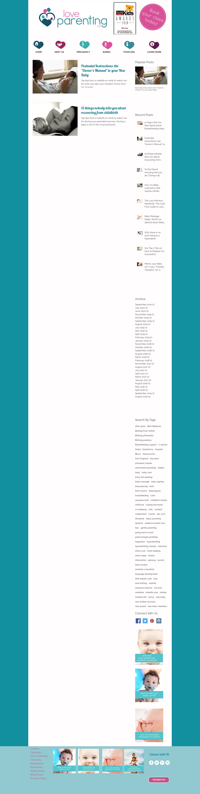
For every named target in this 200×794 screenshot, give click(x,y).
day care (161, 514)
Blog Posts (36, 774)
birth (151, 486)
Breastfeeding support (146, 444)
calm (152, 495)
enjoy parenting (153, 518)
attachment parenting (145, 468)
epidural (139, 523)
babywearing (141, 486)
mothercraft (141, 597)
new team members (157, 606)
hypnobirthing (153, 541)
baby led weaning (143, 477)
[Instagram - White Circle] (167, 762)
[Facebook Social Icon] (138, 620)
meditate (139, 592)
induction (162, 546)
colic (150, 509)
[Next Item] (162, 75)
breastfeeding (142, 495)
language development (146, 574)
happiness (140, 541)
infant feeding (153, 551)
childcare (139, 505)
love (155, 578)
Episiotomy (147, 449)
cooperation (141, 514)
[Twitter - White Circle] (156, 762)
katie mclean (141, 565)
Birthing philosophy (144, 435)
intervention (140, 560)
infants (151, 555)
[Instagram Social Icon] (158, 620)
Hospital (159, 449)
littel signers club (143, 578)
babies (161, 468)
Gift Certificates (39, 756)
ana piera (154, 458)
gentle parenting (149, 528)
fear (137, 528)
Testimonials (37, 770)
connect (158, 509)
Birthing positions (143, 440)
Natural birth (149, 454)
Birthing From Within (145, 431)
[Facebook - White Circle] (151, 762)
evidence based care (155, 523)
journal (161, 560)
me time (158, 588)
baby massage (142, 481)
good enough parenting (146, 537)
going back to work (144, 532)
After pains (140, 426)
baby (137, 472)
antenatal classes (143, 463)
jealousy (152, 560)
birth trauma (141, 491)
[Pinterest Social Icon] (151, 620)
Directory (35, 759)
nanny (151, 597)
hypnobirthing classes (145, 546)
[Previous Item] (140, 75)
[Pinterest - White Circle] (162, 762)
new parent (140, 606)
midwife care (152, 592)
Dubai (138, 449)
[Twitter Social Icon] (145, 620)
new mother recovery (145, 602)
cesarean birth (142, 500)
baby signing (157, 481)
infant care (140, 551)
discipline (139, 518)
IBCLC (138, 454)
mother (163, 592)
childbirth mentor (159, 500)
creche (151, 514)
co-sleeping (141, 509)
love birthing (141, 583)
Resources (36, 767)
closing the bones (154, 505)
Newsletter (36, 763)
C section (162, 444)
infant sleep (140, 555)
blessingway (155, 491)
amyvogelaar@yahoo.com (35, 783)
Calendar (35, 752)
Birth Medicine (154, 426)
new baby (160, 597)
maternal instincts (143, 588)
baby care (147, 472)
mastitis (152, 583)
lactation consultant (144, 569)
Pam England (141, 458)
